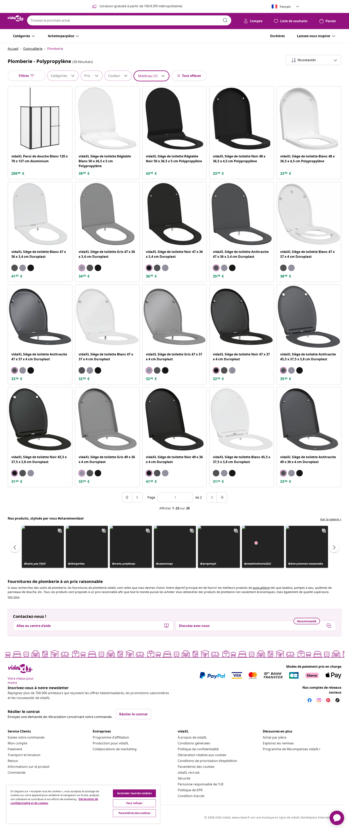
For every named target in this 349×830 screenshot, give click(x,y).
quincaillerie (261, 588)
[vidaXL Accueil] (16, 18)
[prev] (137, 497)
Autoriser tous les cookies (134, 793)
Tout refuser (134, 803)
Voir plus (14, 597)
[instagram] (319, 700)
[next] (212, 497)
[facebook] (310, 700)
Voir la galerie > (330, 519)
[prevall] (127, 497)
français (285, 6)
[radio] (14, 268)
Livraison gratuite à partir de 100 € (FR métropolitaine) (140, 6)
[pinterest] (328, 700)
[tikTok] (337, 700)
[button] (43, 547)
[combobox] (129, 20)
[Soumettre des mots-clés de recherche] (225, 20)
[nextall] (222, 497)
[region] (83, 804)
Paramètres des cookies (196, 766)
